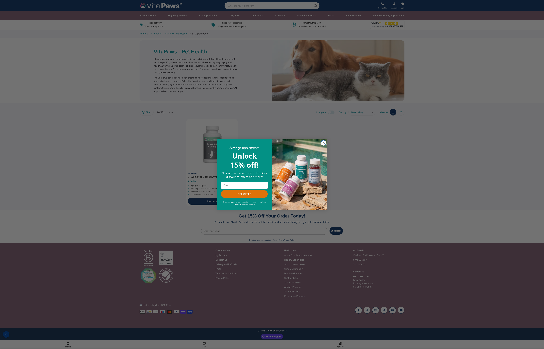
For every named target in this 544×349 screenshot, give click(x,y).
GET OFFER (244, 194)
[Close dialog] (323, 142)
